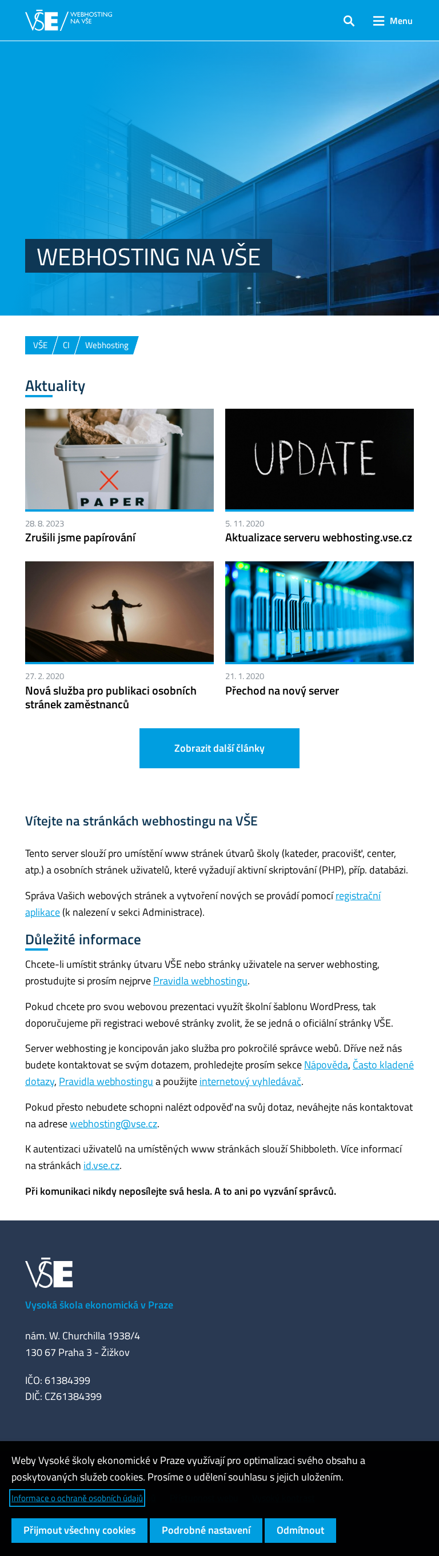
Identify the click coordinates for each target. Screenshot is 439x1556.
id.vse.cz (101, 1165)
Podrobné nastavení (206, 1530)
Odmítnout (300, 1530)
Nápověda (326, 1064)
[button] (349, 20)
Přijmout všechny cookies (79, 1530)
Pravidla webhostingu (200, 980)
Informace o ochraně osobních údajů (77, 1498)
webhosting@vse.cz (113, 1123)
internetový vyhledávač (250, 1081)
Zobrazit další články (219, 748)
